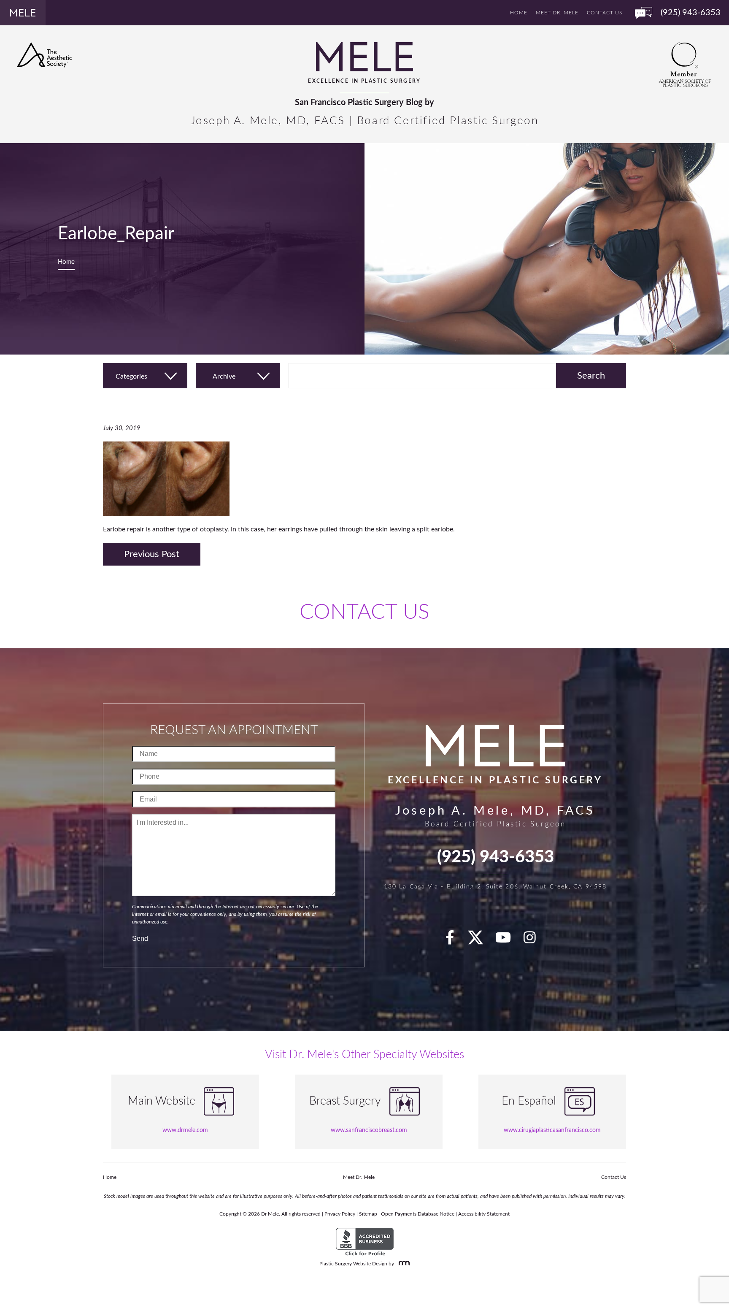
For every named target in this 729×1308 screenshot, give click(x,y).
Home (518, 12)
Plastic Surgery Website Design (353, 1263)
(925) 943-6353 (495, 857)
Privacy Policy (339, 1213)
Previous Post (151, 554)
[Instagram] (534, 940)
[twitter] (479, 940)
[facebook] (455, 940)
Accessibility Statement (484, 1213)
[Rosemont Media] (402, 1263)
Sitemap (368, 1213)
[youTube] (508, 940)
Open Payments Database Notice (417, 1213)
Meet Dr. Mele (557, 12)
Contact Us (604, 12)
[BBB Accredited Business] (365, 1242)
